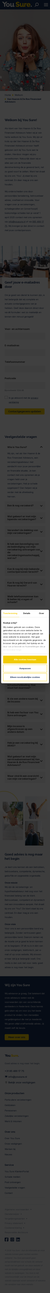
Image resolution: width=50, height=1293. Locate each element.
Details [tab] (26, 613)
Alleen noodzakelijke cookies (25, 677)
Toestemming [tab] (10, 613)
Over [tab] (41, 613)
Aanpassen (25, 668)
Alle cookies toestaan (25, 659)
